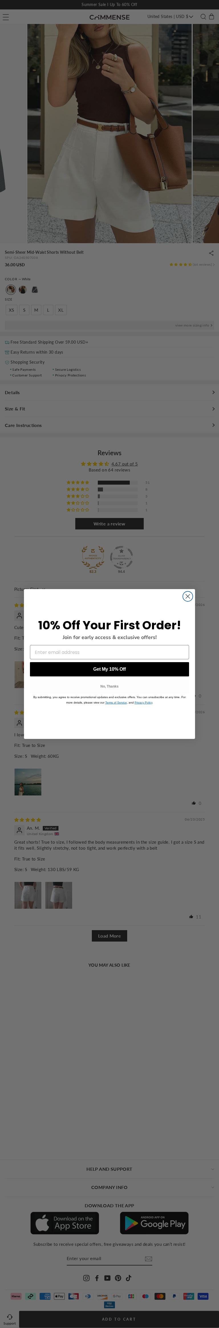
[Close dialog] (188, 596)
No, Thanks (109, 686)
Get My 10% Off (109, 669)
